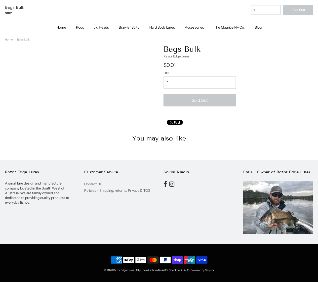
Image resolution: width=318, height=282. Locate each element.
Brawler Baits (129, 27)
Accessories (194, 27)
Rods (80, 27)
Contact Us (93, 184)
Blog (258, 27)
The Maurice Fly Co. (229, 27)
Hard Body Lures (162, 27)
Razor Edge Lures (176, 56)
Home (61, 27)
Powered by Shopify (202, 270)
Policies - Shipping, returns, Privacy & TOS (117, 190)
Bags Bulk (23, 39)
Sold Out (200, 100)
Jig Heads (101, 27)
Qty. (166, 73)
